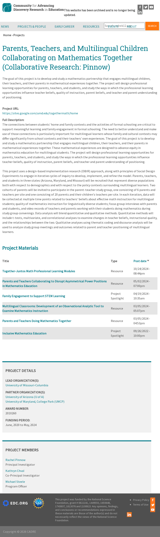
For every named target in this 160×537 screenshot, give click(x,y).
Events (113, 26)
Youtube (151, 7)
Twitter (145, 7)
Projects (19, 35)
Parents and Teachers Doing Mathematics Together (36, 321)
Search (152, 26)
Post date (141, 261)
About (132, 26)
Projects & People (32, 26)
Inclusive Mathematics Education (24, 333)
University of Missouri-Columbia (26, 385)
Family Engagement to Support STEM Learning (33, 296)
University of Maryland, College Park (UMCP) (34, 401)
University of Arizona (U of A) (24, 397)
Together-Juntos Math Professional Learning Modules (38, 271)
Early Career (64, 26)
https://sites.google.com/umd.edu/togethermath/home (40, 113)
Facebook (140, 7)
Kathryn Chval (14, 471)
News (5, 26)
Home (7, 35)
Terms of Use (140, 504)
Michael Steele (15, 482)
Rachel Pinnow (15, 460)
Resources (91, 26)
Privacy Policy (141, 500)
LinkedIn (140, 12)
